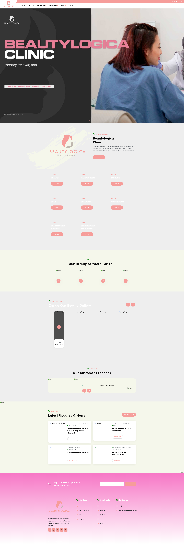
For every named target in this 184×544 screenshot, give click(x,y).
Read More (72, 439)
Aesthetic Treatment (85, 506)
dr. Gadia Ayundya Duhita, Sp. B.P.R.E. (122, 447)
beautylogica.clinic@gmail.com (128, 510)
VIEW (56, 183)
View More (98, 157)
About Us (31, 5)
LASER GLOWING (58, 344)
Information (41, 5)
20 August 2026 (117, 425)
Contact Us (103, 506)
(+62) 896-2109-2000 (125, 506)
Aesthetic (58, 277)
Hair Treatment (103, 277)
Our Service (53, 5)
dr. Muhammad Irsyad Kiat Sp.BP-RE (121, 423)
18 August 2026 (117, 449)
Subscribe (130, 484)
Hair (80, 514)
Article (102, 519)
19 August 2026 (72, 449)
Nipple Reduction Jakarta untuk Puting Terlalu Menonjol (77, 430)
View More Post (128, 414)
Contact (71, 5)
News (62, 5)
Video (101, 523)
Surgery (81, 519)
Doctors (102, 514)
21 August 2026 (72, 425)
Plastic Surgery (126, 277)
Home (24, 5)
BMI (61, 541)
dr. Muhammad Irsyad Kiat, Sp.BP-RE (77, 423)
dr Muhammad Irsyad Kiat (75, 447)
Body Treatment (80, 277)
